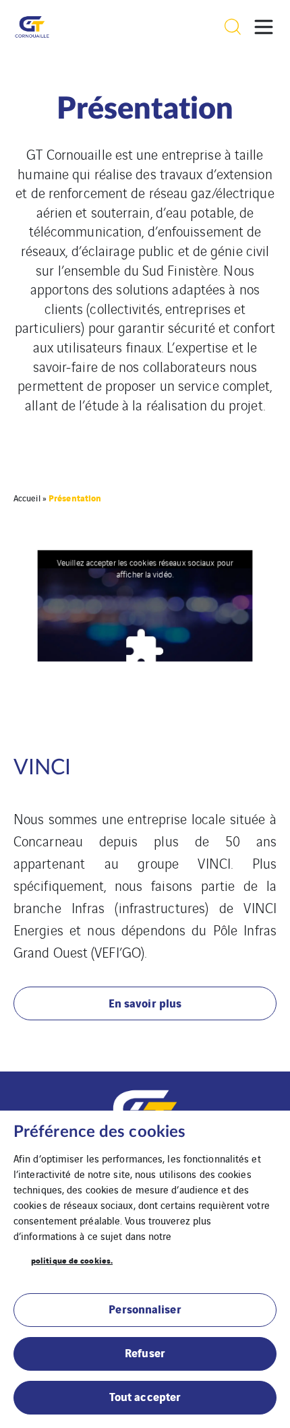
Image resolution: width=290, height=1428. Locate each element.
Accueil (26, 497)
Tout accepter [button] (145, 1396)
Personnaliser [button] (145, 1308)
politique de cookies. (72, 1259)
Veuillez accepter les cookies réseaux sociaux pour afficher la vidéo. (145, 568)
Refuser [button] (145, 1352)
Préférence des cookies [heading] (99, 1132)
